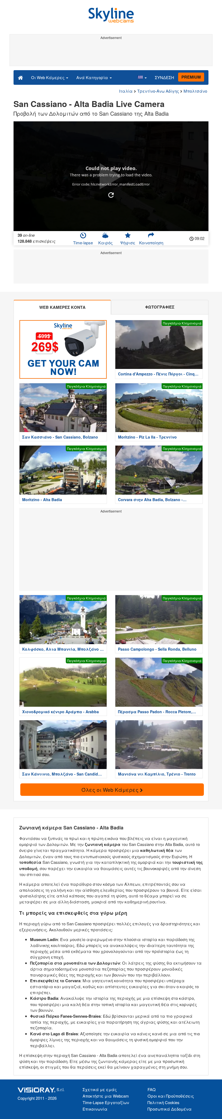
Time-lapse (83, 242)
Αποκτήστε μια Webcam (106, 1096)
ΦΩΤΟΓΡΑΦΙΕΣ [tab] (159, 307)
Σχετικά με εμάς (100, 1089)
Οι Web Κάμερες (48, 77)
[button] (142, 77)
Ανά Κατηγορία (92, 77)
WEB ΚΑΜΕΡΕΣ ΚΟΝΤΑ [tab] (62, 307)
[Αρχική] (20, 77)
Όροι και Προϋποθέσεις (171, 1096)
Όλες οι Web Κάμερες (110, 789)
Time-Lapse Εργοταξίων (106, 1102)
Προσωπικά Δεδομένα (170, 1109)
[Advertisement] (110, 53)
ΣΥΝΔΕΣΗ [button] (164, 77)
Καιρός (105, 242)
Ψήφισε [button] (127, 242)
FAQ (152, 1089)
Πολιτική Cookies (163, 1102)
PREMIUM (191, 77)
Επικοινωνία (95, 1109)
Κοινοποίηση (151, 242)
